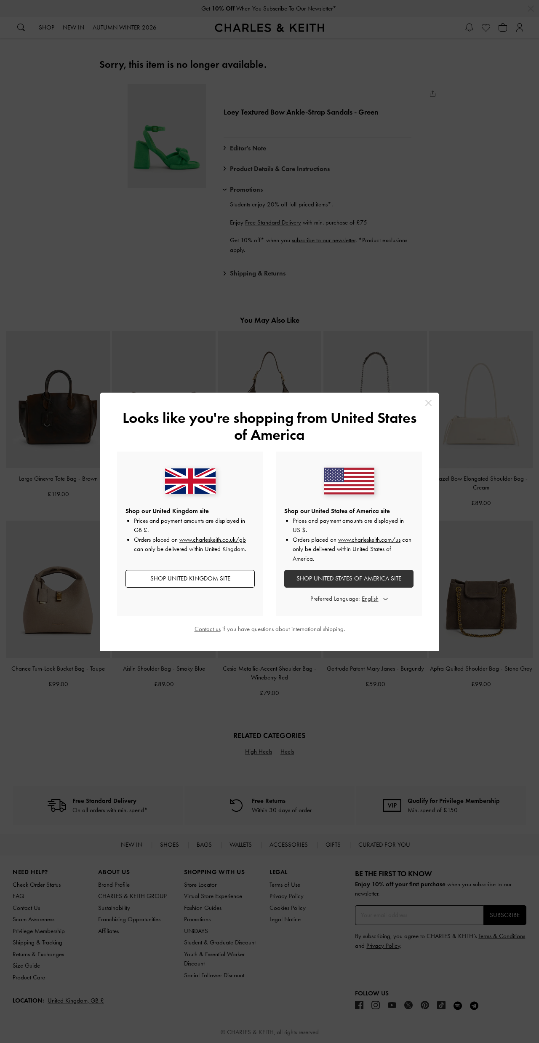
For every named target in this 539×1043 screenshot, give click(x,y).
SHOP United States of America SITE (348, 578)
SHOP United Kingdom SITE (190, 578)
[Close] (428, 403)
